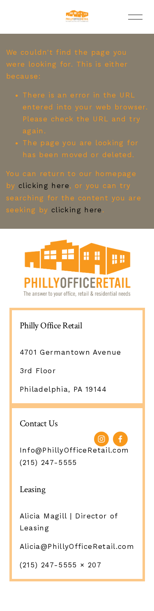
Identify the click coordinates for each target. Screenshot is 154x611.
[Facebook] (120, 439)
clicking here (43, 185)
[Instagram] (101, 439)
